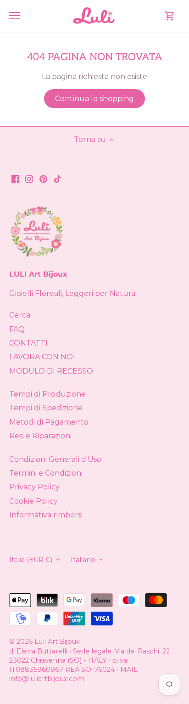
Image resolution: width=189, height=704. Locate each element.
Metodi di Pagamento (49, 422)
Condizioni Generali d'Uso (55, 459)
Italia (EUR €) (30, 560)
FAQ (17, 329)
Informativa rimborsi (46, 515)
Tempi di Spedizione (46, 407)
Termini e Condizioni (46, 473)
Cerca (19, 315)
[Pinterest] (43, 179)
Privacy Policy (34, 487)
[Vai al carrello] (169, 15)
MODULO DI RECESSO (51, 371)
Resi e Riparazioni (40, 435)
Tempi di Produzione (47, 394)
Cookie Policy (33, 501)
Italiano (83, 560)
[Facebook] (15, 179)
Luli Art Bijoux (57, 641)
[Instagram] (29, 179)
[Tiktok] (57, 179)
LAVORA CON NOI (42, 356)
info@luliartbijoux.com (46, 679)
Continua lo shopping (94, 98)
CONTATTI (28, 343)
